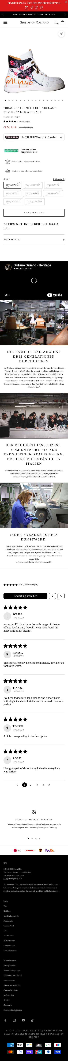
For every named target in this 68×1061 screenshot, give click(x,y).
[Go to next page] (50, 784)
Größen (6, 1000)
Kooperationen (9, 945)
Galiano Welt (8, 926)
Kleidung (7, 911)
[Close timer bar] (66, 2)
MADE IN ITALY (11, 117)
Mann (5, 901)
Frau (5, 906)
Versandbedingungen (12, 970)
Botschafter (8, 1005)
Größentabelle (59, 179)
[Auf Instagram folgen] (14, 1020)
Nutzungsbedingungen (12, 1010)
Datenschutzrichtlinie (11, 985)
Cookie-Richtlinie (10, 990)
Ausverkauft (34, 212)
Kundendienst (9, 980)
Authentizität (8, 995)
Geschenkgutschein (11, 916)
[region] (34, 821)
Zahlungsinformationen (12, 975)
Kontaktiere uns (9, 950)
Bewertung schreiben (25, 595)
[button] (9, 121)
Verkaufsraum (9, 941)
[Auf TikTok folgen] (32, 1020)
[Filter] (52, 596)
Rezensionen (8, 936)
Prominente (8, 921)
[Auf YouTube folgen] (23, 1020)
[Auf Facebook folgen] (5, 1020)
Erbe (5, 931)
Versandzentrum (10, 961)
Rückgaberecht (9, 965)
